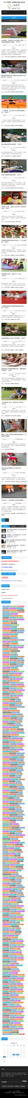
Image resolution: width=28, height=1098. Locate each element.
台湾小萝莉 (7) (6, 690)
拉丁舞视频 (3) (19, 740)
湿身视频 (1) (20, 924)
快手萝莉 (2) (20, 796)
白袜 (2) (20, 792)
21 (17, 1054)
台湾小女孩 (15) (6, 654)
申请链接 (24, 1081)
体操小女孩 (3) (13, 744)
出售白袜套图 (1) (7, 898)
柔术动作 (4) (10, 723)
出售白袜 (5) (6, 706)
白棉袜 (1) (12, 913)
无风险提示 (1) (18, 850)
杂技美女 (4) (12, 721)
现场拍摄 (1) (6, 915)
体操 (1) (12, 879)
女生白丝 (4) (12, 731)
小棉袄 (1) (11, 1023)
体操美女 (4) (12, 725)
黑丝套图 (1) (13, 911)
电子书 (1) (5, 878)
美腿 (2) (17, 805)
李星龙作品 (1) (19, 866)
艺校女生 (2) (13, 812)
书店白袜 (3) (6, 744)
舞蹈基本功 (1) (6, 1002)
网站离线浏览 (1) (13, 972)
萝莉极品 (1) (6, 1024)
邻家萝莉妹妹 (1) (19, 846)
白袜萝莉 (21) (20, 632)
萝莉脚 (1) (19, 950)
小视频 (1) (22, 1034)
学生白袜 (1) (6, 1006)
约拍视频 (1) (20, 956)
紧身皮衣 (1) (12, 954)
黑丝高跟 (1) (21, 974)
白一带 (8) (10, 680)
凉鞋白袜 (12, 188)
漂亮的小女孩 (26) (7, 625)
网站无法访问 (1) (7, 970)
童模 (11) (12, 666)
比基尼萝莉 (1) (13, 894)
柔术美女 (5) (6, 703)
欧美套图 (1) (6, 928)
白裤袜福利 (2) (14, 788)
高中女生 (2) (21, 779)
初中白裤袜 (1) (15, 926)
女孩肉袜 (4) (6, 731)
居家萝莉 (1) (6, 822)
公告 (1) (19, 900)
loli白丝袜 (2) (15, 779)
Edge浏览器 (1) (6, 838)
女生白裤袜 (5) (13, 708)
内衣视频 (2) (6, 790)
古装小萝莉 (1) (20, 915)
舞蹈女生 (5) (6, 708)
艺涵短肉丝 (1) (6, 957)
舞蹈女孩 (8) (12, 682)
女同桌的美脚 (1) (20, 997)
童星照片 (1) (12, 943)
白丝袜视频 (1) (21, 911)
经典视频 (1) (20, 959)
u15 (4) (20, 719)
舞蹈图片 (12, 374)
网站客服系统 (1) (7, 969)
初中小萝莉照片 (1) (7, 922)
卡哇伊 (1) (5, 952)
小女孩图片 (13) (14, 658)
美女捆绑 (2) (6, 803)
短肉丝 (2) (20, 794)
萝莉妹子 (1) (20, 1021)
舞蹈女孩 (17, 383)
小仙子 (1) (14, 1010)
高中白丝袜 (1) (6, 864)
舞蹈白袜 (22, 255)
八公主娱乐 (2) (13, 786)
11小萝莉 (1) (6, 825)
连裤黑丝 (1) (21, 976)
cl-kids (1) (22, 835)
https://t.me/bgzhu (18, 580)
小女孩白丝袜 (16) (13, 649)
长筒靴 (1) (19, 870)
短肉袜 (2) (5, 796)
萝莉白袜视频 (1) (12, 902)
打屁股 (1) (5, 837)
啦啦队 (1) (5, 982)
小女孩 (16, 350)
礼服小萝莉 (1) (15, 904)
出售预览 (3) (6, 749)
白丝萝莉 (12, 91)
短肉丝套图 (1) (6, 961)
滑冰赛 (16, 125)
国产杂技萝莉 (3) (20, 753)
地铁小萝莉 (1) (20, 920)
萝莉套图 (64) (21, 610)
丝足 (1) (12, 864)
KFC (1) (5, 846)
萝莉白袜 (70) (12, 608)
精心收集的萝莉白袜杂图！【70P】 (11, 144)
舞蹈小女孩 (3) (6, 757)
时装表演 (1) (6, 853)
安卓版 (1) (19, 1006)
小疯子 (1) (20, 1024)
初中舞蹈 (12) (13, 660)
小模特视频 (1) (13, 1024)
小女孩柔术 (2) (6, 812)
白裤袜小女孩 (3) (7, 751)
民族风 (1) (21, 889)
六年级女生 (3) (6, 747)
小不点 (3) (22, 757)
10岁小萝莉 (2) (14, 768)
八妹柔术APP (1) (12, 896)
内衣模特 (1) (6, 905)
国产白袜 (17, 188)
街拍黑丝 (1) (12, 820)
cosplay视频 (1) (19, 837)
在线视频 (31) (13, 619)
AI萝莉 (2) (17, 798)
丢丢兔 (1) (19, 907)
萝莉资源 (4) (19, 714)
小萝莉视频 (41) (14, 615)
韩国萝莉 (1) (19, 851)
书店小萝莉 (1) (13, 905)
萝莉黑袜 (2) (14, 762)
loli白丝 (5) (5, 701)
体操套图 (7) (6, 688)
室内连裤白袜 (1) (7, 963)
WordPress (8, 1092)
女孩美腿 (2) (18, 809)
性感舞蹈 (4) (14, 718)
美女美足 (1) (6, 989)
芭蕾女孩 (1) (6, 1015)
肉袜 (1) (11, 995)
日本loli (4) (20, 718)
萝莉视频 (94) (6, 606)
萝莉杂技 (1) (17, 1023)
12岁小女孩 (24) (6, 628)
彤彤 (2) (20, 768)
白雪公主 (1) (12, 928)
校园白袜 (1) (18, 876)
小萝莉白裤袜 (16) (15, 651)
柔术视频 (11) (6, 664)
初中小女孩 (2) (13, 794)
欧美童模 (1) (12, 885)
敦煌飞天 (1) (19, 885)
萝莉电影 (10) (19, 673)
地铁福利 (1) (6, 993)
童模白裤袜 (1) (20, 941)
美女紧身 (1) (20, 987)
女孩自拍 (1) (13, 1002)
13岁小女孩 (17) (14, 643)
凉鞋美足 (12, 350)
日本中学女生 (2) (7, 779)
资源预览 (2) (6, 770)
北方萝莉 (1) (6, 950)
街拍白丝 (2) (21, 764)
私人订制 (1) (19, 983)
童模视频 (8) (6, 682)
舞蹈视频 (21, 439)
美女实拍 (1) (15, 980)
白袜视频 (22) (13, 632)
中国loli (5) (18, 701)
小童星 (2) (12, 816)
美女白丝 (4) (20, 729)
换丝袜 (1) (22, 842)
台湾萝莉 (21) (6, 634)
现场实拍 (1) (13, 900)
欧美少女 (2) (6, 785)
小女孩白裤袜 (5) (15, 712)
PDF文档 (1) (20, 857)
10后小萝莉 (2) (13, 766)
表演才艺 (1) (13, 918)
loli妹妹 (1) (5, 851)
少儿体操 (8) (6, 684)
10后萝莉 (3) (19, 738)
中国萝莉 (12, 319)
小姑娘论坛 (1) (19, 1019)
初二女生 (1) (6, 944)
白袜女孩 (21, 287)
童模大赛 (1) (20, 946)
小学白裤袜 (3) (20, 758)
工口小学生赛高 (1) (7, 824)
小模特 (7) (5, 692)
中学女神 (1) (6, 870)
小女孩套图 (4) (20, 731)
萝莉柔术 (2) (6, 816)
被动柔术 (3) (12, 738)
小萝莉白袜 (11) (6, 667)
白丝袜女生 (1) (6, 911)
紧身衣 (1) (5, 956)
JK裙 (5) (13, 699)
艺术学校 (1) (18, 1013)
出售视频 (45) (14, 613)
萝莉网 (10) (5, 675)
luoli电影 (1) (17, 855)
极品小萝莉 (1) (6, 868)
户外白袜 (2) (6, 772)
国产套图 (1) (13, 983)
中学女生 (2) (6, 783)
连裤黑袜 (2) (6, 775)
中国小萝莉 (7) (21, 686)
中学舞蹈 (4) (17, 723)
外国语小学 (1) (14, 976)
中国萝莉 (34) (20, 617)
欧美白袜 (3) (6, 745)
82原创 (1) (12, 833)
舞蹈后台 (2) (11, 809)
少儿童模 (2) (21, 762)
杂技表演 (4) (19, 721)
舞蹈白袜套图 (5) (7, 710)
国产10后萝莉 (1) (7, 980)
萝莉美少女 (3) (6, 760)
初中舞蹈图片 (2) (12, 796)
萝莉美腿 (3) (13, 760)
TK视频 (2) (12, 783)
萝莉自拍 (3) (20, 760)
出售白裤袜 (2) (14, 792)
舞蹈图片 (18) (6, 643)
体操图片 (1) (13, 881)
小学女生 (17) (21, 645)
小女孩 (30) (5, 621)
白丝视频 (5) (18, 705)
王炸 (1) (18, 883)
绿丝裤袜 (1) (6, 965)
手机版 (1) (9, 835)
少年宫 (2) (20, 766)
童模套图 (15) (13, 652)
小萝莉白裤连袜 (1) (7, 1034)
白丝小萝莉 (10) (15, 669)
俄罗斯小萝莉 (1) (7, 889)
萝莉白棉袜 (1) (6, 883)
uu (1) (4, 863)
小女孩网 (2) (6, 814)
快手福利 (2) (12, 785)
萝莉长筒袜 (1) (6, 818)
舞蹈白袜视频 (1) (13, 1008)
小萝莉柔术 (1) (16, 922)
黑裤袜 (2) (18, 781)
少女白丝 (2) (6, 766)
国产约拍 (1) (12, 989)
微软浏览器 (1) (15, 827)
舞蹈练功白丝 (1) (7, 1010)
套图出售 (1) (12, 997)
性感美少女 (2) (20, 770)
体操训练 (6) (6, 695)
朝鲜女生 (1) (6, 859)
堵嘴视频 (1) (19, 993)
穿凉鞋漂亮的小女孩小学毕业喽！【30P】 (13, 338)
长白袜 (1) (11, 850)
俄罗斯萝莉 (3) (13, 745)
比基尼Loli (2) (21, 786)
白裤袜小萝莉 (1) (13, 937)
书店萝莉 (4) (6, 725)
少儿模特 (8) (19, 679)
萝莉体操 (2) (21, 814)
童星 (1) (20, 939)
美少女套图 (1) (12, 991)
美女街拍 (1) (19, 989)
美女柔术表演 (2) (13, 803)
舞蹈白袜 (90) (13, 606)
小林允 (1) (21, 980)
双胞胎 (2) (5, 799)
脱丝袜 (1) (5, 1000)
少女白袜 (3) (6, 738)
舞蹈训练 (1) (20, 1011)
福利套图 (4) (6, 729)
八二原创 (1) (6, 894)
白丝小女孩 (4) (15, 727)
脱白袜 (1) (18, 1000)
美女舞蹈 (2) (21, 803)
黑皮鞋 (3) (19, 742)
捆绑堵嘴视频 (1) (7, 974)
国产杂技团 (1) (13, 987)
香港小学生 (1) (13, 857)
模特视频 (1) (6, 885)
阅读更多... (14, 83)
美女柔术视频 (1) (12, 985)
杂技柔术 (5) (12, 701)
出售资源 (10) (6, 671)
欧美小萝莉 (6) (19, 693)
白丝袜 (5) (12, 705)
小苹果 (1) (21, 1028)
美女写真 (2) (18, 801)
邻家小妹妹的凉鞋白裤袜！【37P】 (11, 175)
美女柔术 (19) (13, 639)
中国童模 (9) (6, 677)
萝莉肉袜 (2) (19, 785)
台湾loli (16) (20, 647)
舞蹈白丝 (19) (21, 639)
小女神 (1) (12, 1019)
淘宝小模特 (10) (6, 669)
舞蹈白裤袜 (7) (21, 690)
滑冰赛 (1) (5, 896)
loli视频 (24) (14, 628)
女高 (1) (5, 1004)
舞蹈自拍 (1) (6, 1011)
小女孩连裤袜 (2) (13, 814)
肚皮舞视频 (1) (14, 998)
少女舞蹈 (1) (6, 820)
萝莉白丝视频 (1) (7, 1030)
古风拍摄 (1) (13, 959)
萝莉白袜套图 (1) (14, 1032)
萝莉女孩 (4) (13, 732)
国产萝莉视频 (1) (12, 956)
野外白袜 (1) (6, 848)
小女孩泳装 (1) (11, 1013)
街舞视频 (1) (12, 915)
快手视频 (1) (12, 887)
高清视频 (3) (12, 742)
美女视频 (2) (6, 805)
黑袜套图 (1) (13, 868)
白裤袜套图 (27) (13, 621)
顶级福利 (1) (12, 853)
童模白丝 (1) (12, 950)
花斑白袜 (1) (6, 1017)
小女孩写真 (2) (20, 811)
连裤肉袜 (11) (13, 662)
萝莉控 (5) (5, 714)
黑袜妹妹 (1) (20, 868)
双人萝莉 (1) (6, 954)
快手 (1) (5, 935)
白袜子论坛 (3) (13, 749)
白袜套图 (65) (13, 610)
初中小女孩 (17, 319)
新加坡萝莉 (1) (11, 846)
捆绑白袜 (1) (14, 889)
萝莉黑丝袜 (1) (6, 879)
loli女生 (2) (12, 777)
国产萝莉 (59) (13, 612)
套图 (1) (16, 995)
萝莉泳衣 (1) (19, 1026)
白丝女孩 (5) (6, 705)
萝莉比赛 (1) (12, 1026)
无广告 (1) (17, 848)
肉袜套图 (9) (12, 677)
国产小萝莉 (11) (18, 666)
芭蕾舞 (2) (20, 812)
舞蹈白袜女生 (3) (14, 757)
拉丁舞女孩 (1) (14, 838)
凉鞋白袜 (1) (13, 909)
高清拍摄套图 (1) (7, 926)
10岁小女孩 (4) (6, 718)
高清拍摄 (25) (6, 626)
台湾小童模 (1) (6, 976)
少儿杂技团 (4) (6, 716)
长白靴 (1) (18, 930)
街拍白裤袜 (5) (6, 699)
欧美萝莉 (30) (21, 619)
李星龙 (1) (12, 866)
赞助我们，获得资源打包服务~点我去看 (16, 2)
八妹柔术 (4, 80)
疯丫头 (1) (20, 902)
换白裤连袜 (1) (11, 844)
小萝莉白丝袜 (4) (7, 734)
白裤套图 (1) (6, 920)
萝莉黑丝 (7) (12, 684)
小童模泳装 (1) (6, 1028)
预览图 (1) (5, 855)
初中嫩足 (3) (20, 749)
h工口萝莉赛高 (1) (14, 842)
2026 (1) (18, 928)
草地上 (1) (12, 965)
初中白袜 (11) (6, 666)
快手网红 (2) (12, 770)
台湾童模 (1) (6, 978)
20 (14, 1054)
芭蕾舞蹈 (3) (6, 758)
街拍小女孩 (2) (6, 764)
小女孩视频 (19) (6, 641)
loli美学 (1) (12, 876)
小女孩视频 (17, 439)
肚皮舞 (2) (5, 809)
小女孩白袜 (22, 80)
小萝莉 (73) (5, 608)
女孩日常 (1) (21, 998)
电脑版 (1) (5, 902)
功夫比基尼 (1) (6, 909)
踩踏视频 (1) (12, 944)
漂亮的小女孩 (19, 481)
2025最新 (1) (6, 891)
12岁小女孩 (7, 56)
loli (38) (20, 615)
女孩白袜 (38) (12, 617)
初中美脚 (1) (6, 930)
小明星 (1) (5, 1023)
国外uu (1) (5, 991)
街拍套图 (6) (18, 692)
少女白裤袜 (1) (20, 818)
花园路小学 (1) (21, 1015)
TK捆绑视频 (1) (6, 967)
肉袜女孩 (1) (6, 997)
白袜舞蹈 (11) (20, 664)
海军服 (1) (12, 891)
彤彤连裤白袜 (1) (7, 904)
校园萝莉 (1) (18, 879)
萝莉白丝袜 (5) (12, 714)
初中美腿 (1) (6, 931)
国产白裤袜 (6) (13, 695)
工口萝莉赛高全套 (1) (14, 825)
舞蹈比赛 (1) (10, 1004)
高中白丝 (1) (9, 863)
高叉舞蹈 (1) (18, 952)
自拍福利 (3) (20, 755)
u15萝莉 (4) (5, 721)
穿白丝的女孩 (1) (7, 939)
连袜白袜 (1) (16, 835)
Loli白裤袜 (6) (6, 693)
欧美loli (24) (20, 628)
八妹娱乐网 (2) (6, 788)
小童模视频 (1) (14, 1028)
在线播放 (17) (13, 645)
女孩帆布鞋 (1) (6, 998)
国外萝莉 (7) (13, 690)
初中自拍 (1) (10, 935)
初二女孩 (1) (6, 943)
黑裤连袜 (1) (6, 913)
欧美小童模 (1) (15, 874)
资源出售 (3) (11, 740)
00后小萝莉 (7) (20, 684)
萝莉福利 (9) (6, 679)
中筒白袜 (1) (6, 872)
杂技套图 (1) (20, 861)
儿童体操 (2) (6, 786)
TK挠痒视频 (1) (15, 969)
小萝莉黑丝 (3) (21, 745)
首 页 (11, 20)
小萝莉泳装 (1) (15, 1030)
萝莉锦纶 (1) (6, 948)
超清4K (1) (22, 827)
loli (16, 80)
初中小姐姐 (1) (6, 918)
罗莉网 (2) (12, 801)
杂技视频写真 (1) (19, 864)
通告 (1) (5, 844)
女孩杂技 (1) (11, 1000)
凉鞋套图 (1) (12, 907)
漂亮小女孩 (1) (21, 896)
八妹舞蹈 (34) (6, 619)
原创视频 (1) (11, 952)
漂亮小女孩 (18, 221)
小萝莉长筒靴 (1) (13, 872)
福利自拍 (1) (6, 937)
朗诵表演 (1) (6, 857)
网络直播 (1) (14, 974)
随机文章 (14, 526)
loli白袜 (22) (5, 632)
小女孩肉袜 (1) (13, 1015)
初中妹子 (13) (21, 656)
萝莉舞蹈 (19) (14, 641)
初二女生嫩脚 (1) (20, 944)
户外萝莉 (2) (12, 772)
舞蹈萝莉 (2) (12, 811)
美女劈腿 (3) (6, 753)
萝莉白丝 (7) (11, 692)
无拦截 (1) (5, 850)
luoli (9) (11, 675)
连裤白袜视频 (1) (16, 840)
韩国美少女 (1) (12, 851)
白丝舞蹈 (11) (13, 664)
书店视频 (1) (20, 905)
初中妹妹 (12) (6, 660)
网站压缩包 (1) (19, 965)
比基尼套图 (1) (21, 909)
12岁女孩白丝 (7, 415)
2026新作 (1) (6, 983)
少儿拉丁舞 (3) (15, 734)
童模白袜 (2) (10, 798)
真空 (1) (16, 935)
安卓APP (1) (12, 1006)
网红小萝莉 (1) (20, 978)
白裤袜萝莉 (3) (15, 751)
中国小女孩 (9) (17, 675)
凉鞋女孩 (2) (12, 790)
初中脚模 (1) (17, 933)
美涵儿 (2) (12, 805)
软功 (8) (5, 680)
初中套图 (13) (13, 656)
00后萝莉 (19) (13, 636)
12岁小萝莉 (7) (6, 686)
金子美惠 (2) (6, 777)
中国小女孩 (12, 221)
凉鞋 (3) (12, 747)
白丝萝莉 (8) (16, 680)
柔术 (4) (5, 723)
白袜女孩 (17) (6, 645)
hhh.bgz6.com (11, 564)
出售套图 (12, 56)
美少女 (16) (5, 649)
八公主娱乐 (10, 1086)
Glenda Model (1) (7, 840)
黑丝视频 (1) (18, 891)
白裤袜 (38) (5, 617)
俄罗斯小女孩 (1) (20, 887)
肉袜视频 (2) (18, 807)
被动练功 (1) (19, 820)
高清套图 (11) (20, 662)
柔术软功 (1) (6, 876)
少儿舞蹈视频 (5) (14, 697)
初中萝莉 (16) (13, 647)
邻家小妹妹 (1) (19, 844)
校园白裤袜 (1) (20, 878)
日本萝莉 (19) (14, 638)
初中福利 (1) (6, 907)
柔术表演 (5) (12, 703)
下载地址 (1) (16, 863)
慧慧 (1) (11, 933)
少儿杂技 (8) (12, 679)
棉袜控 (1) (13, 883)
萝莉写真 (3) (12, 758)
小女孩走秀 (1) (20, 1017)
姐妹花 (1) (17, 1004)
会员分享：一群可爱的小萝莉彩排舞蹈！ (13, 500)
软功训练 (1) (18, 833)
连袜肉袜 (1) (11, 837)
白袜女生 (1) (6, 917)
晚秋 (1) (18, 853)
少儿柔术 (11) (6, 662)
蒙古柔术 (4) (13, 716)
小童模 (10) (12, 673)
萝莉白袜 (24, 56)
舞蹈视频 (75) (21, 606)
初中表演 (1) (14, 939)
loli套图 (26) (14, 623)
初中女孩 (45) (6, 615)
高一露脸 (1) (6, 861)
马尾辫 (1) (20, 917)
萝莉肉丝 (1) (6, 941)
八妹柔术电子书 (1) (16, 898)
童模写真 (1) (6, 946)
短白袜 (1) (12, 931)
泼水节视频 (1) (13, 924)
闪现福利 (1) (6, 887)
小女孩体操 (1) (13, 1011)
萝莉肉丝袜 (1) (6, 881)
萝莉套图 (20, 125)
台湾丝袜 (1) (14, 967)
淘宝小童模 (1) (13, 892)
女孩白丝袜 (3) (13, 755)
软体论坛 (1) (6, 831)
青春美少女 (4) (6, 719)
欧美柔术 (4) (19, 725)
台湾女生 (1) (6, 972)
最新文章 (6, 526)
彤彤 (16, 56)
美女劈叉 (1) (12, 978)
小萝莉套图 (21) (14, 634)
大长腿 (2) (12, 807)
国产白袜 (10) (13, 671)
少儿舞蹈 (18, 513)
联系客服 (23, 1086)
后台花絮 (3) (12, 753)
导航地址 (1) (21, 1008)
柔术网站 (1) (12, 870)
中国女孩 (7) (14, 686)
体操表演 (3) (20, 744)
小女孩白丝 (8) (20, 682)
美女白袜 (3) (6, 755)
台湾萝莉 (12, 125)
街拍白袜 (19, 415)
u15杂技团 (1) (13, 861)
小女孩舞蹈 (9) (20, 677)
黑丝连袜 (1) (20, 894)
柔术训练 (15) (6, 652)
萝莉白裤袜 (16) (6, 651)
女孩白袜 (19, 156)
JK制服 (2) (12, 775)
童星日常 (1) (12, 941)
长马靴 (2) (18, 777)
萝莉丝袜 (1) (6, 1019)
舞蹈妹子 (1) (20, 1002)
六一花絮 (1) (6, 892)
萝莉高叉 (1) (19, 954)
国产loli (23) (14, 630)
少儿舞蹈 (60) (6, 612)
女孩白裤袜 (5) (21, 706)
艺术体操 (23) (21, 630)
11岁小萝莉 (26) (6, 623)
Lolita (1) (12, 848)
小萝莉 (23, 115)
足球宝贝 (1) (6, 829)
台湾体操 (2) (6, 801)
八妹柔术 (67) (20, 608)
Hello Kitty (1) (6, 842)
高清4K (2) (12, 781)
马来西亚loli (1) (13, 859)
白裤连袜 (19, 56)
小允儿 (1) (18, 982)
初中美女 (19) (6, 639)
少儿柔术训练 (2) (7, 762)
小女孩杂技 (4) (6, 732)
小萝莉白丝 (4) (21, 732)
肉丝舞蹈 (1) (12, 993)
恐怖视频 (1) (12, 831)
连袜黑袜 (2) (6, 773)
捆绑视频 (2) (19, 773)
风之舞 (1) (11, 855)
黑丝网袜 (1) (20, 918)
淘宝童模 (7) (12, 688)
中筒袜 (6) (12, 693)
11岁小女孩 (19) (6, 638)
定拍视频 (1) (6, 1008)
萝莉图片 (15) (14, 654)
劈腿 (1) (11, 948)
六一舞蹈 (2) (21, 788)
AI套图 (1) (5, 985)
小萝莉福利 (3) (19, 747)
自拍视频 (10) (21, 671)
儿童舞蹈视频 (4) (7, 727)
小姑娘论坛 (20, 350)
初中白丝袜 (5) (13, 706)
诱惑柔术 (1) (15, 824)
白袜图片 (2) (6, 794)
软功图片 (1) (6, 833)
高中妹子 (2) (6, 781)
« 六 (4, 1061)
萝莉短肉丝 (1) (6, 959)
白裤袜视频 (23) (6, 630)
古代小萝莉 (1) (13, 917)
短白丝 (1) (12, 930)
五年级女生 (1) (12, 878)
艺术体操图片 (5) (15, 710)
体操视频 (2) (18, 783)
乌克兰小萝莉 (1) (7, 874)
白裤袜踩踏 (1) (13, 946)
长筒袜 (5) (18, 699)
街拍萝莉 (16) (6, 647)
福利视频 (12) (21, 660)
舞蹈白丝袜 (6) (6, 697)
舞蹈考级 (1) (20, 1010)
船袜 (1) (5, 1013)
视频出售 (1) (12, 822)
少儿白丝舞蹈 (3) (7, 736)
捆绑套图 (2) (12, 773)
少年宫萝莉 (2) (6, 768)
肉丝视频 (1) (6, 995)
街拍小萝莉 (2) (14, 764)
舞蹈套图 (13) (6, 658)
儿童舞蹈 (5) (19, 703)
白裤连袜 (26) (15, 625)
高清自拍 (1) (18, 931)
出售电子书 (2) (6, 792)
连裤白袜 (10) (14, 667)
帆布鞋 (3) (5, 740)
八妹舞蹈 (12, 255)
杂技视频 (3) (6, 742)
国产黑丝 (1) (12, 920)
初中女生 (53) (21, 612)
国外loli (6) (20, 695)
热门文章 (22, 526)
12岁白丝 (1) (17, 829)
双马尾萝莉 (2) (12, 799)
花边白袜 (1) (12, 1017)
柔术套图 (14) (6, 656)
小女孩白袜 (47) (6, 613)
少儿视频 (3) (21, 736)
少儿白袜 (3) (14, 736)
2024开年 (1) (19, 831)
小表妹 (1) (18, 913)
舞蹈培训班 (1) (6, 900)
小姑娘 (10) (5, 673)
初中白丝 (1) (6, 924)
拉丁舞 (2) (19, 772)
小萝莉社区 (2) (19, 816)
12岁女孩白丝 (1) (7, 827)
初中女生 (18, 80)
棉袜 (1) (19, 881)
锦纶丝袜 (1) (17, 948)
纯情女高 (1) (20, 957)
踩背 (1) (11, 829)
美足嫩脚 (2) (6, 807)
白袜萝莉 (17, 91)
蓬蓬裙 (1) (13, 818)
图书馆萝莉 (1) (20, 991)
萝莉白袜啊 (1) (6, 1032)
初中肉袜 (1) (6, 933)
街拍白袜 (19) (6, 636)
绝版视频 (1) (13, 961)
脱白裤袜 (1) (19, 943)
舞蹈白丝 (22, 513)
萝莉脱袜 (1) (15, 1034)
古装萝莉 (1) (13, 957)
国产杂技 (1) (20, 985)
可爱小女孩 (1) (15, 963)
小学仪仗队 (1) (6, 1021)
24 (4, 1056)
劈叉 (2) (5, 798)
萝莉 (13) (21, 658)
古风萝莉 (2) (19, 799)
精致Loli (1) (20, 892)
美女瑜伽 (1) (6, 987)
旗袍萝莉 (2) (18, 775)
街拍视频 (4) (20, 716)
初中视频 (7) (19, 688)
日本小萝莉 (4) (14, 719)
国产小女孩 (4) (13, 729)
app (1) (4, 835)
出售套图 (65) (6, 610)
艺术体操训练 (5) (7, 712)
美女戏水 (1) (11, 982)
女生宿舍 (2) (6, 811)
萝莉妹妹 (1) (13, 1021)
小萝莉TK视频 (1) (16, 970)
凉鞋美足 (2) (19, 790)
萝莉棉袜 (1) (6, 1026)
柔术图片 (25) (13, 626)
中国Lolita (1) (6, 866)
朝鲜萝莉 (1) (20, 859)
